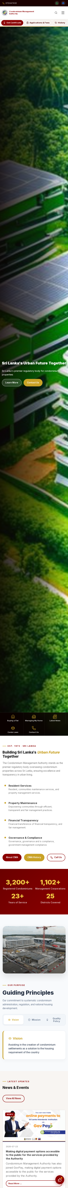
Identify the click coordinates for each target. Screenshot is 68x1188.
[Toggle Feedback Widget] (59, 1179)
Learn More (11, 382)
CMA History (34, 857)
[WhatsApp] (57, 3)
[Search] (56, 13)
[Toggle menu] (63, 13)
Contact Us (33, 382)
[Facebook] (63, 3)
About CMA (12, 857)
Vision (15, 1019)
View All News (13, 1098)
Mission (36, 1019)
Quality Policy (57, 1019)
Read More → (15, 1183)
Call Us (58, 857)
